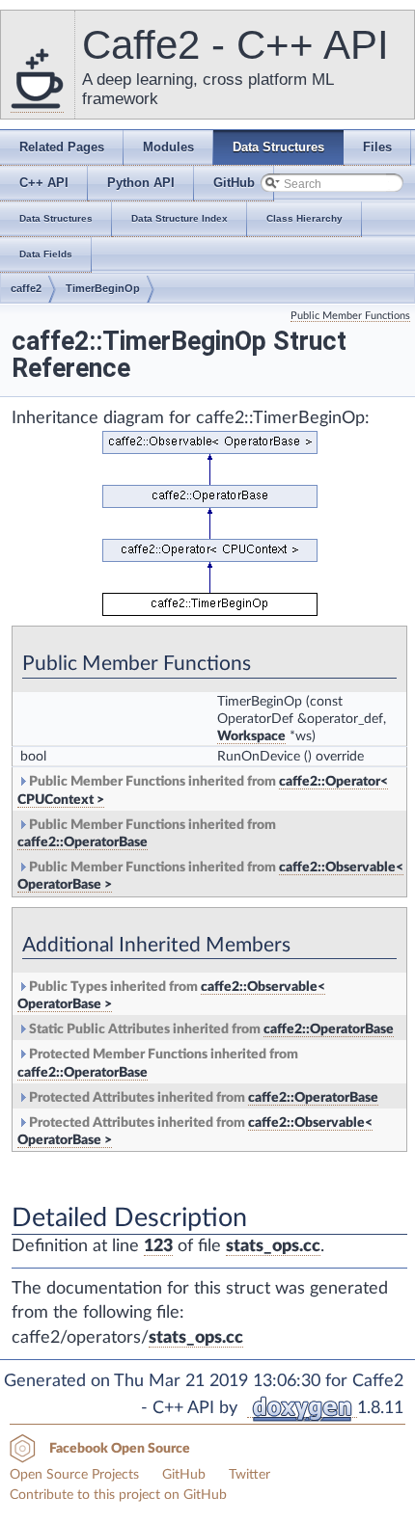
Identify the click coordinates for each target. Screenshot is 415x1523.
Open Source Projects (74, 1475)
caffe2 (26, 288)
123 (158, 1246)
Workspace (251, 736)
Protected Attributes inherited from (202, 1098)
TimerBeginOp (103, 288)
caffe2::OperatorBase (82, 842)
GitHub (184, 1475)
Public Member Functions (350, 315)
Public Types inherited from (171, 995)
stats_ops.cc (273, 1246)
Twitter (249, 1475)
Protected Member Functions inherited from (157, 1063)
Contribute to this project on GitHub (118, 1495)
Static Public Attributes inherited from (210, 1029)
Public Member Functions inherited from (202, 790)
